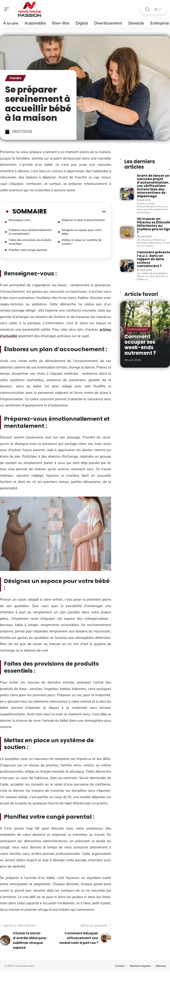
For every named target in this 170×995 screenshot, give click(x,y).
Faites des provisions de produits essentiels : (30, 242)
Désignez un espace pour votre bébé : (81, 232)
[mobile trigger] (7, 9)
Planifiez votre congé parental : (28, 250)
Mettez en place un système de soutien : (82, 242)
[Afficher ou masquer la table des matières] (76, 211)
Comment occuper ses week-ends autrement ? (140, 344)
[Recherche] (147, 9)
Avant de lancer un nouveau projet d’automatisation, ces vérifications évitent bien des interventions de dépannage (153, 185)
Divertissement (137, 329)
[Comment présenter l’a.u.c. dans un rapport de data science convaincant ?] (127, 266)
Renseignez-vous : (20, 220)
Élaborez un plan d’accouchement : (83, 222)
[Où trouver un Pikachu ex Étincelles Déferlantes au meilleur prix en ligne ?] (127, 232)
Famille (15, 78)
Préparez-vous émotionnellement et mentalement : (30, 232)
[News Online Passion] (30, 9)
